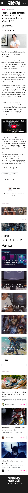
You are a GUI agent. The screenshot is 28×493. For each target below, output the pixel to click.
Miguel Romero (8, 25)
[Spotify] (21, 483)
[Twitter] (14, 240)
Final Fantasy (5, 173)
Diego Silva (7, 471)
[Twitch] (21, 240)
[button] (2, 3)
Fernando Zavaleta (9, 437)
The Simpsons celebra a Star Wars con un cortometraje (13, 429)
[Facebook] (6, 240)
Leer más (22, 404)
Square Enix (14, 173)
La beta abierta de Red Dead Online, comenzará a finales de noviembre (13, 210)
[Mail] (3, 240)
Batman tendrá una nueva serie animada (12, 462)
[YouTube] (17, 240)
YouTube (16, 168)
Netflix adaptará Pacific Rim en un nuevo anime (15, 226)
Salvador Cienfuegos (9, 404)
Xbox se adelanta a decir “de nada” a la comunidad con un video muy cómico (13, 394)
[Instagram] (10, 240)
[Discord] (19, 483)
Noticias (3, 9)
